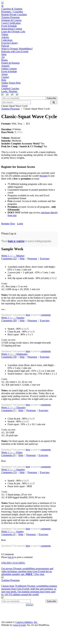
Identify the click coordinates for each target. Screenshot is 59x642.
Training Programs (10, 108)
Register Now (8, 223)
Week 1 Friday (12, 452)
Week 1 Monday (13, 255)
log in (11, 557)
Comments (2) (8, 534)
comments (46, 314)
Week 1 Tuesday (13, 317)
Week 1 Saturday (13, 469)
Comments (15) (9, 472)
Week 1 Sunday (12, 531)
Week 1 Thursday (13, 407)
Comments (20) (9, 320)
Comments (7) (8, 410)
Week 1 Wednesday (14, 354)
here (28, 314)
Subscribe (51, 98)
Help (22, 258)
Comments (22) (9, 258)
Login (20, 223)
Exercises (44, 258)
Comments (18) (9, 357)
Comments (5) (8, 455)
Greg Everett (19, 625)
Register (43, 175)
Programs (32, 258)
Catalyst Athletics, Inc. (26, 622)
